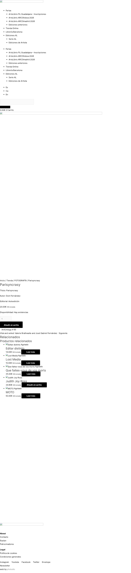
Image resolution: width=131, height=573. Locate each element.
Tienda (10, 280)
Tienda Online (12, 28)
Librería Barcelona (14, 32)
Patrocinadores (7, 544)
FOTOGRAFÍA (20, 280)
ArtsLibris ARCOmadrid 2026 (22, 21)
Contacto (4, 537)
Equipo (3, 540)
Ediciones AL (11, 35)
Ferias (8, 10)
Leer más (30, 352)
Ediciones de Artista (18, 42)
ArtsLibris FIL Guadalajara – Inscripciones (27, 14)
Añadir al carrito (11, 325)
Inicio (2, 280)
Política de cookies (8, 553)
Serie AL (12, 39)
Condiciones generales (10, 557)
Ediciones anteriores (18, 24)
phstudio (11, 569)
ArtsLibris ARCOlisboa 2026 (21, 17)
